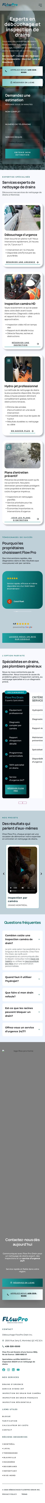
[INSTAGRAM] (8, 1369)
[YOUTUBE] (18, 1369)
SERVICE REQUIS (13, 137)
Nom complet (12, 112)
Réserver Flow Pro (15, 789)
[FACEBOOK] (3, 1369)
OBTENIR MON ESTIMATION (22, 153)
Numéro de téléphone (18, 124)
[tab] (20, 803)
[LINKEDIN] (13, 1369)
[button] (3, 873)
